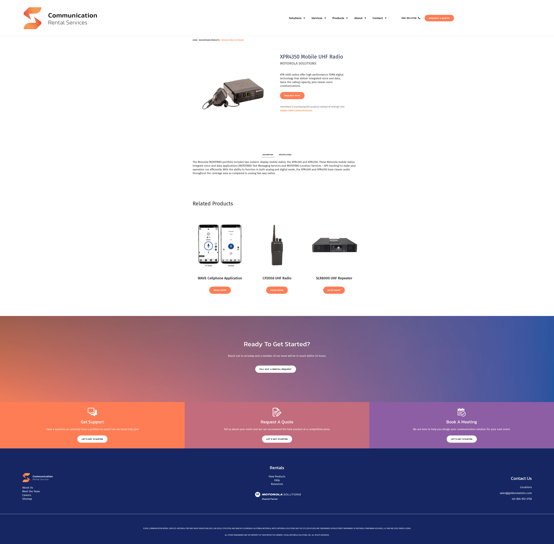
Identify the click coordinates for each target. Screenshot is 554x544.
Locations (526, 487)
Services (316, 18)
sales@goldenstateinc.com (516, 493)
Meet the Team (31, 491)
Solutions (295, 18)
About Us (27, 487)
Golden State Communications (296, 110)
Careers (26, 495)
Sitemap (27, 498)
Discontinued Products (209, 40)
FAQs (277, 480)
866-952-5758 (524, 498)
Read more (220, 290)
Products (338, 18)
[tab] (267, 154)
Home (195, 40)
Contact (378, 18)
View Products (277, 476)
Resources (277, 484)
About (358, 18)
